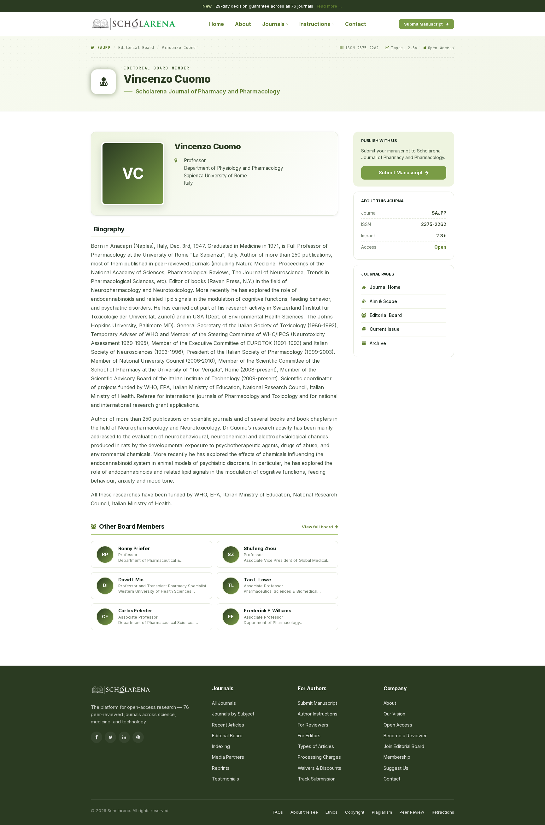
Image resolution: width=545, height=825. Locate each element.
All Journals (224, 703)
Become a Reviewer (405, 735)
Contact (355, 24)
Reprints (221, 768)
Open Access (398, 724)
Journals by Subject (233, 713)
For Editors (309, 735)
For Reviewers (313, 724)
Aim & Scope (383, 301)
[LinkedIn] (124, 737)
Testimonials (225, 778)
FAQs (278, 812)
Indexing (221, 746)
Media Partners (228, 757)
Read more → (329, 6)
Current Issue (385, 329)
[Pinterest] (138, 737)
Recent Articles (228, 724)
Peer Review (412, 812)
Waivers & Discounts (319, 768)
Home (216, 24)
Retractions (443, 812)
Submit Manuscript (423, 23)
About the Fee (304, 812)
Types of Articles (316, 746)
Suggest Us (396, 768)
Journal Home (385, 287)
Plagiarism (382, 812)
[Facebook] (96, 737)
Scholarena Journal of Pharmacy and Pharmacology (208, 91)
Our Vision (394, 713)
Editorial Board (136, 47)
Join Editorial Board (404, 746)
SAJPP (103, 47)
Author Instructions (317, 713)
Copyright (354, 812)
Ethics (331, 812)
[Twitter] (110, 737)
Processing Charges (319, 757)
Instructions (314, 24)
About (243, 24)
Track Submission (317, 778)
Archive (378, 343)
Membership (397, 757)
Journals (273, 24)
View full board (317, 526)
